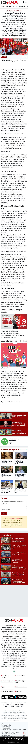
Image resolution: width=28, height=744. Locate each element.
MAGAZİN (6, 705)
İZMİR (2, 6)
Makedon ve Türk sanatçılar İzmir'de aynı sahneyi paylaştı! (6, 475)
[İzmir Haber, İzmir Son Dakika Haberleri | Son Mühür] (9, 2)
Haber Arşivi (19, 691)
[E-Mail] (10, 444)
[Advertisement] (14, 600)
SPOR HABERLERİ (17, 729)
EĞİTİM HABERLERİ (6, 735)
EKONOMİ (22, 6)
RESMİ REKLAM (19, 706)
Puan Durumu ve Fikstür (5, 686)
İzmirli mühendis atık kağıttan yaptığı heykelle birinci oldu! (6, 461)
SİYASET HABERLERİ (6, 728)
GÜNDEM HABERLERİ (6, 726)
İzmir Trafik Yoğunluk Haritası (20, 681)
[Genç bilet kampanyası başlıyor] (14, 356)
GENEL (22, 705)
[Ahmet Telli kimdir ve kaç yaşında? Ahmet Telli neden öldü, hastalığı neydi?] (21, 469)
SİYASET (15, 6)
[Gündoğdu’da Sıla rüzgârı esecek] (14, 321)
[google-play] (20, 697)
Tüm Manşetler (19, 686)
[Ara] (23, 2)
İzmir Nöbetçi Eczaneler (5, 676)
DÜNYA (17, 705)
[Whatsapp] (14, 671)
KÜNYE (3, 724)
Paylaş (4, 56)
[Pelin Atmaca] (4, 441)
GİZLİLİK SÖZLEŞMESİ (6, 725)
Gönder (4, 513)
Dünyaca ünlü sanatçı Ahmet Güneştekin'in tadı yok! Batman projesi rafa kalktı (20, 490)
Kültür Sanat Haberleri (14, 10)
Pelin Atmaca (6, 60)
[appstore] (7, 697)
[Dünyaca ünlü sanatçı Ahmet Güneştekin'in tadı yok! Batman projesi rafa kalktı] (21, 484)
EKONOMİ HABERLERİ (6, 729)
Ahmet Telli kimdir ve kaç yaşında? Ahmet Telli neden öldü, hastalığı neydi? (20, 476)
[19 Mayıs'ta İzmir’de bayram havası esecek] (14, 46)
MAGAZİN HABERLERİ (6, 731)
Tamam (17, 742)
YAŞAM (12, 705)
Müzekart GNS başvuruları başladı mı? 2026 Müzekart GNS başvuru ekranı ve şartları (7, 490)
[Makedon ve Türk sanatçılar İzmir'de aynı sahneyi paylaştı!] (7, 469)
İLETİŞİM (9, 724)
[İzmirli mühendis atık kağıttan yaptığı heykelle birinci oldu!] (7, 455)
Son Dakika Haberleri (7, 691)
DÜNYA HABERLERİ (6, 732)
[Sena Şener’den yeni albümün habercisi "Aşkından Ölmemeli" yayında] (21, 455)
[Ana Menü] (25, 2)
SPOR (24, 703)
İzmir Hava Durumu (21, 675)
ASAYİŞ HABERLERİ (16, 732)
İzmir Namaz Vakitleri (8, 681)
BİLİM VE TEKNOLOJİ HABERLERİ (8, 733)
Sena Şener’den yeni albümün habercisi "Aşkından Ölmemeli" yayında (19, 461)
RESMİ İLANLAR (9, 706)
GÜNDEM (8, 6)
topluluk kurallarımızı (15, 518)
